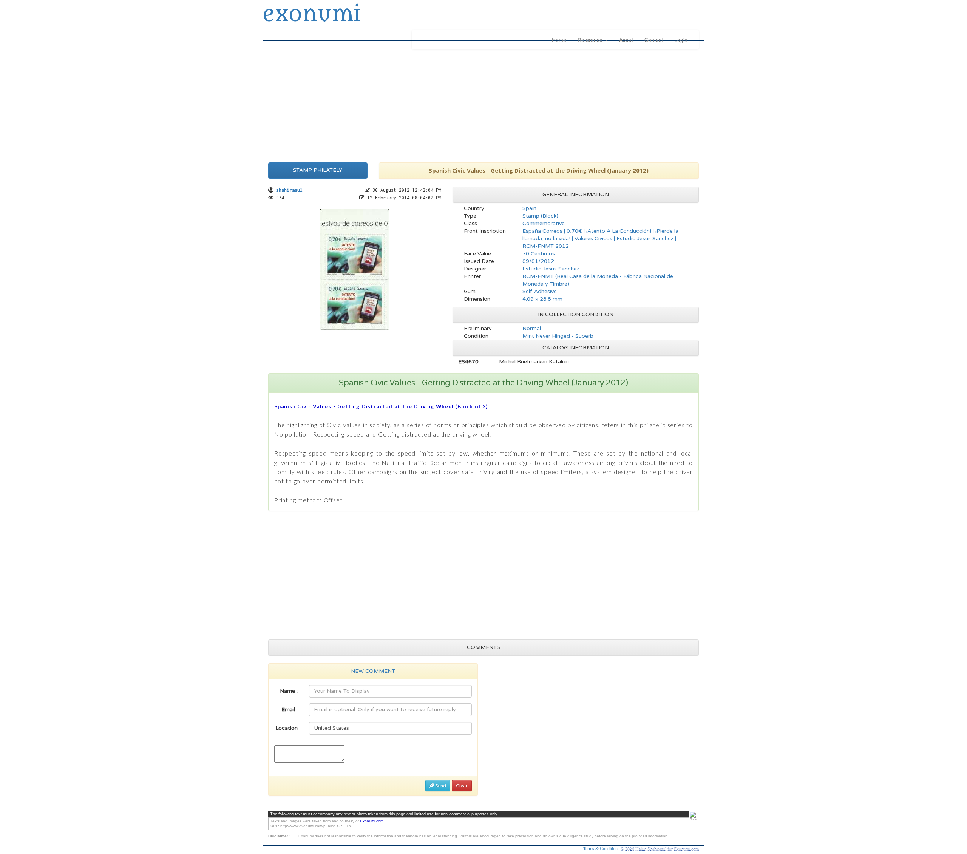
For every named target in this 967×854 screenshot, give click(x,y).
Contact (653, 39)
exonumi (311, 14)
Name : (289, 691)
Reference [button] (591, 39)
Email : (289, 709)
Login (680, 39)
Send (440, 785)
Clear (462, 785)
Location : (286, 732)
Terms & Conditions (602, 848)
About (626, 39)
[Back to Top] (693, 815)
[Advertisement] (483, 104)
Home (559, 39)
